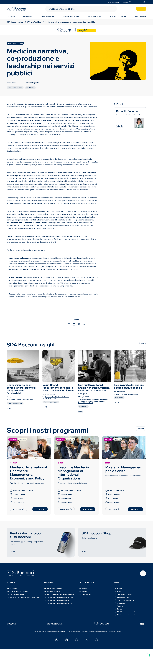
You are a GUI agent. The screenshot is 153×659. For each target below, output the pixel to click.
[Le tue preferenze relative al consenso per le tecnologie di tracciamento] (149, 655)
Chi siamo (11, 16)
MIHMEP (13, 463)
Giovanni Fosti (85, 399)
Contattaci (141, 9)
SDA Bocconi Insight (118, 16)
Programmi (27, 16)
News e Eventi (140, 16)
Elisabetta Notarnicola (100, 399)
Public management (15, 88)
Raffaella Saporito (32, 83)
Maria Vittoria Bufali (85, 403)
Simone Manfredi (98, 401)
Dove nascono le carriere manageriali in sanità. (123, 476)
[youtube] (86, 640)
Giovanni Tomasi (15, 399)
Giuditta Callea (63, 397)
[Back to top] (143, 573)
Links (116, 583)
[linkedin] (76, 640)
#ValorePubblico (15, 43)
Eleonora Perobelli (85, 401)
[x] (66, 640)
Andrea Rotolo (133, 394)
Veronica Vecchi (28, 399)
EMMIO (60, 463)
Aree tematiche (47, 16)
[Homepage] (20, 573)
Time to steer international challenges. (72, 483)
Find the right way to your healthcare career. (27, 483)
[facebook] (56, 640)
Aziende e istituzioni (70, 16)
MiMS (107, 463)
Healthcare (30, 88)
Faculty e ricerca (94, 16)
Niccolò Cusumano (49, 398)
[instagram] (96, 640)
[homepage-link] (16, 9)
